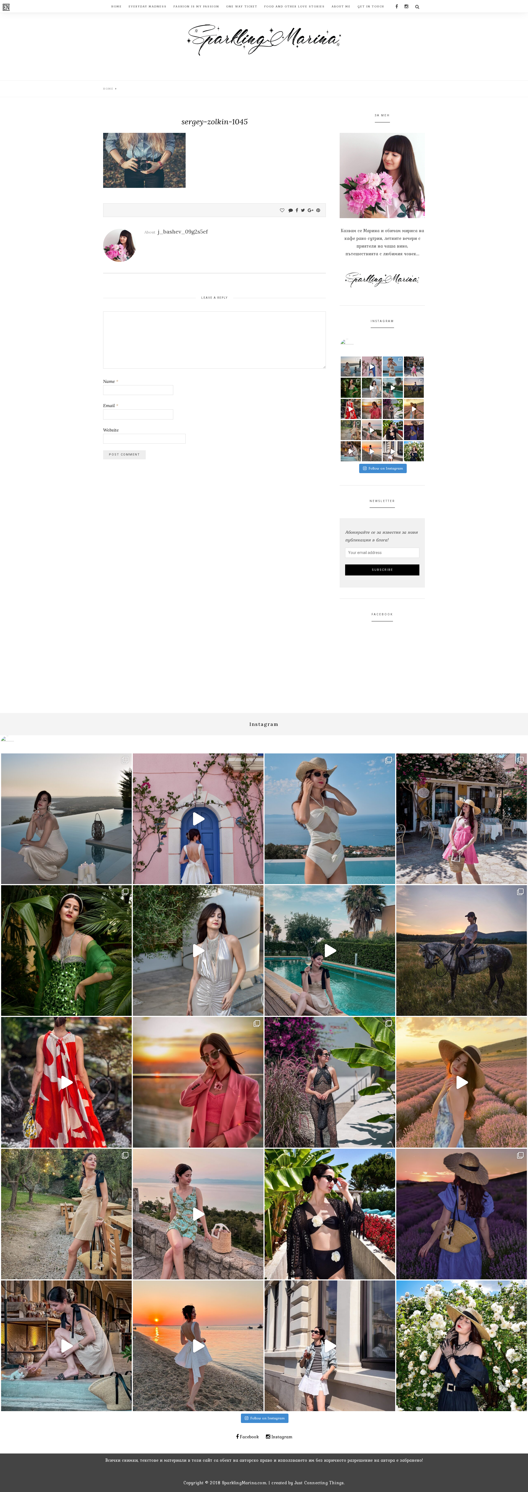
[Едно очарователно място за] (351, 451)
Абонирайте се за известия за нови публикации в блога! (381, 536)
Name (110, 381)
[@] (355, 346)
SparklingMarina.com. (244, 1482)
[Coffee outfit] (393, 451)
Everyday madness (148, 6)
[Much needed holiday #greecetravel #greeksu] (372, 451)
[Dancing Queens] (393, 388)
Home (108, 88)
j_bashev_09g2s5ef (183, 231)
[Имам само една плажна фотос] (393, 430)
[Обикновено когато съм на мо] (351, 430)
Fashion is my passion (196, 6)
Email (110, 405)
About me (341, 6)
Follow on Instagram (386, 468)
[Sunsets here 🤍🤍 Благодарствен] (351, 366)
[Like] (282, 210)
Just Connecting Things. (320, 1482)
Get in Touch (371, 6)
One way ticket (241, 6)
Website (111, 430)
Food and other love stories (294, 6)
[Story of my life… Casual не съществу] (372, 388)
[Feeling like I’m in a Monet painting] (414, 451)
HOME (116, 6)
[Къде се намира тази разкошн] (351, 409)
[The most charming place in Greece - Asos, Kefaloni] (372, 366)
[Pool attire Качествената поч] (393, 366)
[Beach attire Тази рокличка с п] (393, 409)
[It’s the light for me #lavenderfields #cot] (414, 409)
